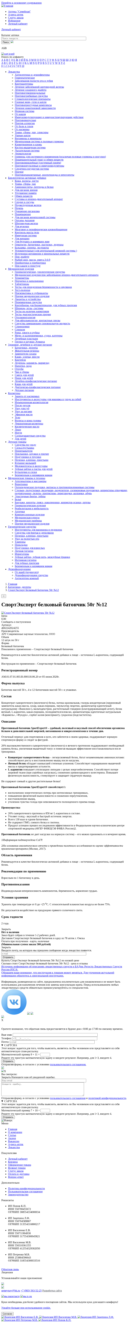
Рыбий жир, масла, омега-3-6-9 (32, 259)
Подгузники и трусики (28, 456)
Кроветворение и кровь (28, 144)
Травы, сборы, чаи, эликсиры (31, 132)
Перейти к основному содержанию (21, 2)
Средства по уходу (25, 444)
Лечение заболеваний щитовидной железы (39, 86)
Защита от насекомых (27, 396)
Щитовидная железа (26, 223)
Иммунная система (26, 235)
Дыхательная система (27, 150)
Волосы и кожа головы (28, 420)
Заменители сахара (25, 353)
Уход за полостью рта (27, 538)
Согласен (7, 1314)
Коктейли (20, 359)
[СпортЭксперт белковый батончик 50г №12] (27, 612)
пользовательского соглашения (67, 1098)
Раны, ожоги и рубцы (27, 332)
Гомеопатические (25, 77)
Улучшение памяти (26, 193)
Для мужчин (22, 226)
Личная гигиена (24, 551)
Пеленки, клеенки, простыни (31, 460)
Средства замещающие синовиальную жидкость (42, 323)
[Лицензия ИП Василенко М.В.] (58, 1317)
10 (23, 66)
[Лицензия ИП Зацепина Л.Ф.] (96, 1317)
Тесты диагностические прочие (33, 314)
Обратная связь (10, 1269)
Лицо (18, 429)
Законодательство (18, 1194)
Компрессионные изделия (30, 514)
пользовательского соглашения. (68, 1064)
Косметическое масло (27, 426)
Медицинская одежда (27, 517)
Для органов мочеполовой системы (35, 217)
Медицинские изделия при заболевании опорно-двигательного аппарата (56, 274)
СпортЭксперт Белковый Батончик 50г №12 (33, 590)
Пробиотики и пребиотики (30, 262)
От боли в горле (24, 126)
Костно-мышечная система (30, 147)
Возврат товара (17, 1167)
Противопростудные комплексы (33, 105)
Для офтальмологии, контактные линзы (37, 320)
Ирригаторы (22, 554)
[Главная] (7, 5)
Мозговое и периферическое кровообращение (41, 229)
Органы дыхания (24, 220)
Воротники (21, 484)
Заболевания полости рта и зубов (34, 80)
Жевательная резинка (27, 350)
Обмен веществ (24, 196)
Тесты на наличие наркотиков (32, 311)
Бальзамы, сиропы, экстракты (32, 247)
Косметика (14, 393)
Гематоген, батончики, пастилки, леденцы (39, 244)
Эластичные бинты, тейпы (30, 496)
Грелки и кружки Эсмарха (30, 341)
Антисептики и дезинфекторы (32, 74)
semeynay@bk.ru (10, 1290)
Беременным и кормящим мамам (33, 475)
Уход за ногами (23, 411)
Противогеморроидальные (30, 93)
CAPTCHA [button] (10, 1045)
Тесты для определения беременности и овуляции (43, 287)
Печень (19, 208)
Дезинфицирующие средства (31, 575)
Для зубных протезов (27, 563)
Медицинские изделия (21, 268)
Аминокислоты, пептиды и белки (34, 187)
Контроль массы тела (27, 232)
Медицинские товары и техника (26, 478)
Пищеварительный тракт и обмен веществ (39, 159)
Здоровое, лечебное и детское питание (30, 344)
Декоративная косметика (29, 423)
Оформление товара (19, 1164)
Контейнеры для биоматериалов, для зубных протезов (46, 305)
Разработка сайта (52, 1290)
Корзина (13, 1161)
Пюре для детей (24, 378)
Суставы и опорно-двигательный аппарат (39, 199)
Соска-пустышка (24, 447)
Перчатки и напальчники (29, 281)
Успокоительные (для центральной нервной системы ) (46, 250)
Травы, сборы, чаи (25, 184)
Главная (12, 584)
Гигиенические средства (22, 526)
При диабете (22, 256)
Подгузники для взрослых (30, 547)
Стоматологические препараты (33, 99)
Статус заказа (16, 17)
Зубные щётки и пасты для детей (34, 469)
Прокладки (21, 544)
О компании (15, 1132)
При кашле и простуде (27, 265)
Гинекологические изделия (30, 505)
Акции (12, 1138)
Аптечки (20, 511)
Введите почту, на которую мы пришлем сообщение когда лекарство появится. (46, 950)
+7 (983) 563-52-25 (31, 1290)
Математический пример (15, 1054)
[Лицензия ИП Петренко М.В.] (19, 1320)
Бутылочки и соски (26, 472)
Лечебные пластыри (26, 338)
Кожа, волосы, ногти (27, 180)
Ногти (18, 432)
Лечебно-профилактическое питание (36, 381)
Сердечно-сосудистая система (32, 168)
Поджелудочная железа (28, 205)
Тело (17, 417)
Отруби (19, 369)
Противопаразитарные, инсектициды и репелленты (44, 174)
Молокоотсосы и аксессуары (31, 466)
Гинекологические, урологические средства (40, 271)
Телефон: (6, 1038)
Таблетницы (22, 284)
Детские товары (17, 441)
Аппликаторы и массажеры (30, 481)
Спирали (20, 329)
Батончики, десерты (26, 347)
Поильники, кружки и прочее (32, 453)
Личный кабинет (18, 1158)
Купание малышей (25, 463)
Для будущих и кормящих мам (32, 241)
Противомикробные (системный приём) (38, 162)
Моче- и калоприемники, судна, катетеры (38, 335)
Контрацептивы (24, 83)
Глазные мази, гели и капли (31, 102)
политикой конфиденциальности (107, 1098)
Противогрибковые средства (31, 96)
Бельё (18, 499)
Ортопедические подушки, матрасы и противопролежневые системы (54, 487)
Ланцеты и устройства (28, 299)
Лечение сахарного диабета (30, 89)
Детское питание (24, 390)
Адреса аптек (15, 14)
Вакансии (13, 1141)
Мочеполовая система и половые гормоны (39, 141)
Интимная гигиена (25, 560)
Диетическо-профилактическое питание (38, 387)
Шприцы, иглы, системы (29, 308)
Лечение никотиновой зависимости (35, 108)
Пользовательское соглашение (25, 1191)
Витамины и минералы (28, 138)
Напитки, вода (23, 365)
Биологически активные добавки (27, 177)
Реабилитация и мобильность (32, 508)
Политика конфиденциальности (26, 1188)
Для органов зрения (26, 190)
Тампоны (20, 541)
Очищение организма (27, 211)
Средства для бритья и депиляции (34, 532)
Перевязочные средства (28, 302)
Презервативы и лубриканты (31, 293)
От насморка (22, 129)
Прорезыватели (24, 450)
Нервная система (24, 111)
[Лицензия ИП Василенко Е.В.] (20, 1317)
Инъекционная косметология (31, 402)
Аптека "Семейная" (19, 11)
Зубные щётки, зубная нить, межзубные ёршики (42, 557)
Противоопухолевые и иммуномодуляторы (39, 165)
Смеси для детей (24, 375)
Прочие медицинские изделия (32, 296)
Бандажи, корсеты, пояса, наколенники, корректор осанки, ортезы (53, 502)
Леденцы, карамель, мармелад (32, 362)
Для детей (20, 438)
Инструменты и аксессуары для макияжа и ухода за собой (48, 399)
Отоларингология (25, 317)
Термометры (22, 278)
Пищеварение (23, 214)
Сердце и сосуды (24, 202)
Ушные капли (23, 135)
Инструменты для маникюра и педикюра (38, 529)
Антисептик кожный (27, 578)
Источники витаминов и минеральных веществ (42, 253)
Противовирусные (25, 120)
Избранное (14, 20)
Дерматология (23, 153)
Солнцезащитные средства (30, 435)
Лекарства (14, 71)
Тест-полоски (22, 290)
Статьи (12, 1135)
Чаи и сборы (22, 372)
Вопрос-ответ (16, 1177)
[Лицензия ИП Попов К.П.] (54, 1320)
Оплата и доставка (18, 1174)
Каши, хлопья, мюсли (27, 356)
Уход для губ (22, 408)
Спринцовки (22, 326)
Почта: (5, 1041)
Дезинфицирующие (19, 569)
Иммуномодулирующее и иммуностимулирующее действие (49, 117)
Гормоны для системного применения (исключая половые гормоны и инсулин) (60, 156)
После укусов (22, 405)
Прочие (19, 171)
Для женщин (22, 238)
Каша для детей (24, 384)
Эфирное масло (24, 414)
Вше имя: (6, 1034)
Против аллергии (25, 123)
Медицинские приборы (28, 520)
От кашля (20, 114)
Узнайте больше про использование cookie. (26, 1307)
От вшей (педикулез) (27, 572)
